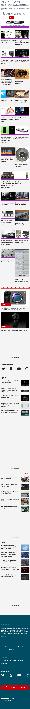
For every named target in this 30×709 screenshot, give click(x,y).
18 (11, 287)
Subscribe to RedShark (17, 687)
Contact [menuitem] (3, 649)
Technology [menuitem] (4, 663)
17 (7, 287)
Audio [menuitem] (21, 660)
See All (26, 473)
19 (15, 287)
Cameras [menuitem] (3, 660)
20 (19, 287)
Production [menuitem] (9, 660)
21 (23, 287)
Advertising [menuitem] (25, 646)
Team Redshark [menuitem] (10, 649)
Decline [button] (18, 17)
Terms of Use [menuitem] (12, 646)
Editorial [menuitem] (19, 646)
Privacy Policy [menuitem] (4, 646)
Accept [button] (11, 17)
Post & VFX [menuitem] (16, 660)
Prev (3, 287)
